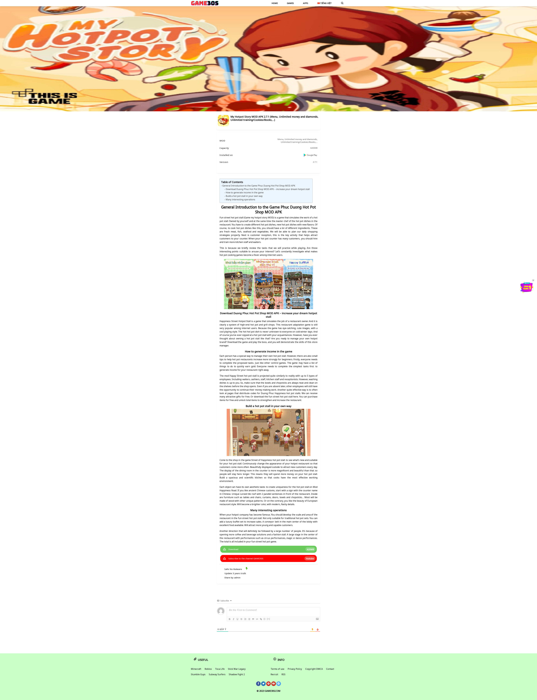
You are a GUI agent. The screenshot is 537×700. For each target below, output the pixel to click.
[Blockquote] (253, 619)
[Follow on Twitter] (263, 683)
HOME (275, 3)
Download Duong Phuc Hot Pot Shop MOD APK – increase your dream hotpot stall (267, 189)
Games (290, 3)
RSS (283, 674)
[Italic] (233, 619)
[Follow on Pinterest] (268, 683)
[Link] (261, 619)
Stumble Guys (198, 674)
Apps (305, 3)
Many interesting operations (240, 199)
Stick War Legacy (237, 668)
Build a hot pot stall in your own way (244, 196)
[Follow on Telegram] (278, 683)
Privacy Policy (295, 668)
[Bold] (230, 619)
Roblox (208, 668)
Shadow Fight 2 (237, 674)
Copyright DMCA (314, 668)
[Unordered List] (249, 619)
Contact (330, 668)
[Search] (342, 3)
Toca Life (220, 668)
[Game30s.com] (205, 3)
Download (233, 549)
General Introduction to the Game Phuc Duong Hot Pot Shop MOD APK (258, 185)
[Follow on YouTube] (273, 683)
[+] (268, 619)
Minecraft (196, 668)
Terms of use (277, 668)
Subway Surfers (217, 674)
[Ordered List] (245, 619)
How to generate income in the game (244, 192)
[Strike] (241, 619)
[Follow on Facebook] (258, 683)
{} (265, 619)
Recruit (274, 674)
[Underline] (237, 619)
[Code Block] (257, 619)
